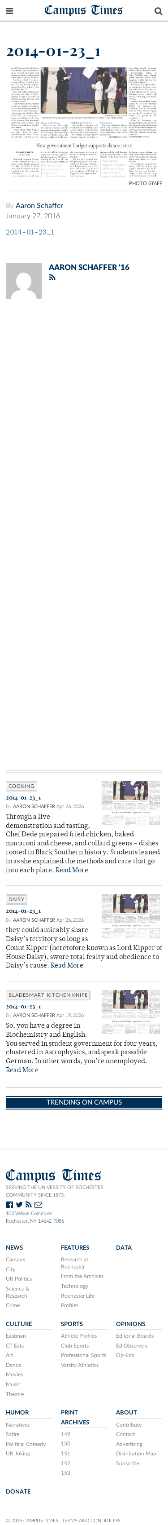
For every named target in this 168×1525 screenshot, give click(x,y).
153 (65, 1473)
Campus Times (84, 9)
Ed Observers (131, 1345)
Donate (18, 1492)
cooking (21, 786)
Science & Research (18, 1292)
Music (13, 1384)
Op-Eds (125, 1355)
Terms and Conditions (91, 1520)
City (10, 1269)
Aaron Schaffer (39, 205)
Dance (13, 1365)
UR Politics (19, 1279)
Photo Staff (145, 183)
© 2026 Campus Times (32, 1520)
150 (65, 1443)
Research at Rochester (74, 1263)
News (14, 1248)
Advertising (129, 1444)
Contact (125, 1434)
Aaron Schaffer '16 (89, 267)
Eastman (16, 1336)
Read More (72, 870)
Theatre (15, 1394)
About (126, 1413)
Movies (14, 1374)
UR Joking (18, 1453)
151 (65, 1453)
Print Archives (75, 1417)
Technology (74, 1286)
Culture (19, 1324)
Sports (72, 1324)
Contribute (129, 1425)
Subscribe (127, 1463)
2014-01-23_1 (30, 233)
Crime (13, 1305)
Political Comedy (26, 1444)
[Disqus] (84, 422)
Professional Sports (83, 1355)
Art (9, 1355)
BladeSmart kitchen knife (48, 995)
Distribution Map (136, 1453)
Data (124, 1248)
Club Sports (75, 1345)
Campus (15, 1259)
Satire (12, 1434)
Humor (17, 1413)
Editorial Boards (135, 1336)
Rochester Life (78, 1296)
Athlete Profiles (79, 1336)
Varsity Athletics (80, 1365)
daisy (17, 899)
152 (65, 1463)
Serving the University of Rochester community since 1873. (54, 1191)
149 (65, 1434)
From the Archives (82, 1276)
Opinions (130, 1324)
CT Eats (15, 1345)
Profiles (69, 1305)
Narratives (18, 1425)
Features (75, 1248)
